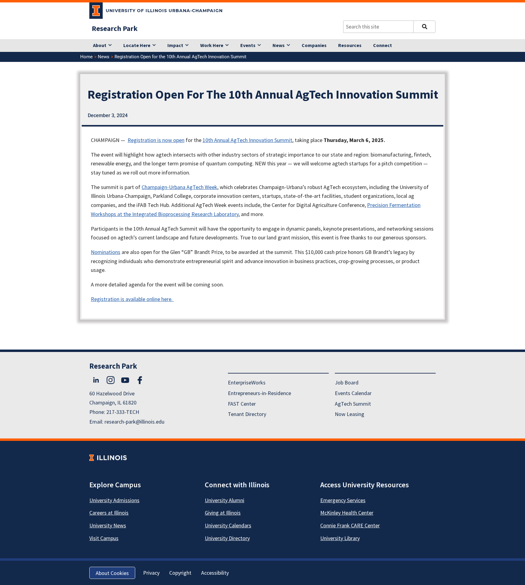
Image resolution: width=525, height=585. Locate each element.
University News (107, 525)
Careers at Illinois (109, 512)
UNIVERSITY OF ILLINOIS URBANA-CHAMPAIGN (164, 10)
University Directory (227, 538)
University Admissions (114, 500)
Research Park (115, 28)
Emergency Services (342, 500)
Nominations (105, 252)
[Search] (424, 26)
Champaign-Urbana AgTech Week (179, 187)
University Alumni (224, 500)
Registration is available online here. (132, 299)
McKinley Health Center (346, 512)
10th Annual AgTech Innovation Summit (247, 140)
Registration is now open (156, 140)
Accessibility (215, 572)
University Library (340, 538)
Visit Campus (103, 538)
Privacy (151, 572)
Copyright (180, 572)
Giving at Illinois (223, 512)
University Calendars (228, 525)
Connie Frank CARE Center (350, 525)
